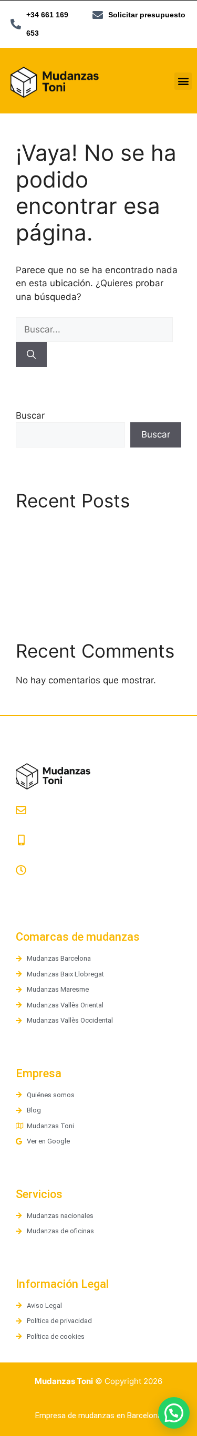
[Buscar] (31, 354)
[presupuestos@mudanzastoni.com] (21, 810)
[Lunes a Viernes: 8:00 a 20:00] (21, 870)
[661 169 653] (21, 840)
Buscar (30, 415)
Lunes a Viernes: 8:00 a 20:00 (71, 884)
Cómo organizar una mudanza (79, 591)
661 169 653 (39, 854)
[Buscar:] (94, 329)
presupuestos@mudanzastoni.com (84, 825)
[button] (183, 81)
